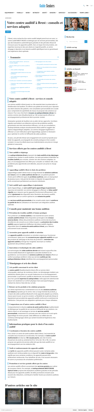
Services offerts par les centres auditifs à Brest (19, 66)
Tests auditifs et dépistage (17, 69)
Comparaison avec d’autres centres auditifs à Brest (45, 71)
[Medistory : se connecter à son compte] (68, 89)
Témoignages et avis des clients (43, 61)
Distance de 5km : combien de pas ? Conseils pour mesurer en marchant (80, 75)
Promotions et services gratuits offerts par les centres (47, 88)
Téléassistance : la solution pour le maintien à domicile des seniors (14, 395)
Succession (52, 392)
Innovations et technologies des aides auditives (20, 92)
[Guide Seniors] (47, 5)
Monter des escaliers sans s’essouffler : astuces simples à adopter (79, 82)
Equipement (33, 392)
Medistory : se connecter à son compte (79, 89)
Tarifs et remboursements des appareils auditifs (47, 84)
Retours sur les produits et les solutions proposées (47, 67)
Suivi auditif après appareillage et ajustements (19, 77)
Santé (8, 31)
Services (14, 392)
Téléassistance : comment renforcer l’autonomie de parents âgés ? (33, 395)
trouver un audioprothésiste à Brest (41, 113)
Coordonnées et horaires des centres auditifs (46, 80)
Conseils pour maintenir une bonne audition (20, 80)
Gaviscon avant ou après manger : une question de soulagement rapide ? (76, 59)
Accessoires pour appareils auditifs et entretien (20, 88)
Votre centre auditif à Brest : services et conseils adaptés (19, 62)
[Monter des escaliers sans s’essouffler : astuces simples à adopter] (68, 81)
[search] (83, 5)
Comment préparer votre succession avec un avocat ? (52, 395)
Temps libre (75, 72)
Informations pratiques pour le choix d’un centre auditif (45, 76)
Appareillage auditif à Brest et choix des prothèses (21, 73)
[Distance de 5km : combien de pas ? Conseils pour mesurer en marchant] (68, 74)
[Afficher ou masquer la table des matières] (40, 57)
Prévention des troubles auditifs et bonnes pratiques (21, 84)
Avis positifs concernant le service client (47, 64)
